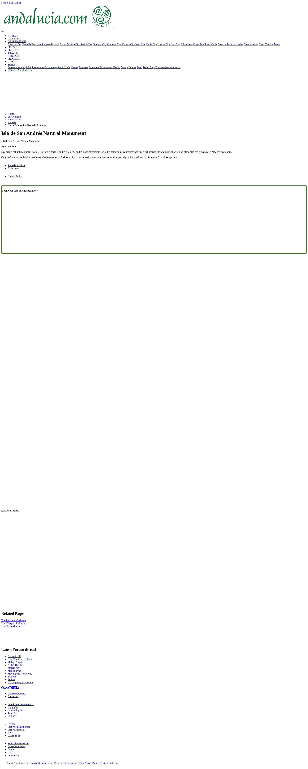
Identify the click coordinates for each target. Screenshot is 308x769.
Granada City (100, 44)
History (74, 67)
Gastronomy (50, 67)
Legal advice (47, 763)
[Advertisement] (154, 93)
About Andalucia (171, 67)
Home (11, 113)
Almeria (12, 122)
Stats (103, 763)
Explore (12, 716)
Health (116, 67)
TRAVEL (13, 53)
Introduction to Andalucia (21, 704)
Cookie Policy (77, 763)
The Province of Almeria (13, 620)
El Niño (12, 676)
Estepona (36, 44)
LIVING (12, 61)
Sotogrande (47, 44)
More (277, 44)
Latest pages (14, 735)
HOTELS (13, 35)
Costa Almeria (251, 44)
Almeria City (128, 44)
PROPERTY (14, 58)
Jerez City (140, 44)
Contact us (13, 696)
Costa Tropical (266, 44)
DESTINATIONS (17, 41)
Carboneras (13, 168)
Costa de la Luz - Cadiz (205, 44)
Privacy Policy (61, 763)
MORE (11, 64)
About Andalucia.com (18, 763)
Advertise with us (17, 693)
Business (83, 67)
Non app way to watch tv (20, 682)
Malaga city (14, 668)
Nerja (56, 44)
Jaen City (175, 44)
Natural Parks (14, 119)
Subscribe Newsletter (18, 743)
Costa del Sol (14, 44)
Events (11, 724)
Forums (11, 749)
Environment (106, 67)
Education (94, 67)
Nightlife (26, 67)
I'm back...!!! (14, 656)
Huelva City (164, 44)
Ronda (63, 44)
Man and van (14, 670)
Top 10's (12, 713)
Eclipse (11, 679)
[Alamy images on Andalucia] (13, 688)
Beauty (124, 67)
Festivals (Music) (16, 729)
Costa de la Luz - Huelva (230, 44)
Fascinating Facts (16, 710)
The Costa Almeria (10, 626)
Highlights (13, 707)
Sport (139, 67)
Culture (132, 67)
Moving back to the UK (20, 673)
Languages (13, 755)
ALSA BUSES (15, 665)
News (11, 732)
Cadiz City (151, 44)
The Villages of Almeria (13, 623)
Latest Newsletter (16, 746)
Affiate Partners (92, 763)
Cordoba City (114, 44)
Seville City (86, 44)
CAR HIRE (14, 38)
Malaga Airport (15, 662)
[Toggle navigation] (2, 31)
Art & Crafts (63, 67)
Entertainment (15, 67)
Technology (149, 67)
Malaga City (73, 44)
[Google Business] (18, 688)
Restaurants (38, 67)
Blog (10, 752)
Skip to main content (11, 2)
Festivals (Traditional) (19, 726)
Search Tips (112, 763)
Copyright (35, 763)
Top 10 (159, 67)
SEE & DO (13, 47)
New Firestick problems (20, 659)
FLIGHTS (13, 50)
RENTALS (13, 55)
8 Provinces (187, 44)
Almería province (16, 165)
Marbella (26, 44)
